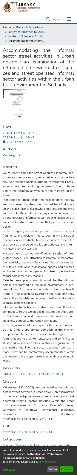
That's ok (66, 469)
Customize (9, 469)
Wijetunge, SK (12, 155)
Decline (52, 469)
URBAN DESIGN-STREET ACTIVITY (27, 374)
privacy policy (48, 462)
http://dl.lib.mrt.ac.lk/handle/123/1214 (27, 432)
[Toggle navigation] (69, 19)
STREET (57, 374)
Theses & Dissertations (31, 27)
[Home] (25, 7)
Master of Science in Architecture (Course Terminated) (26, 36)
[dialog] (38, 460)
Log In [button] (56, 19)
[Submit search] (48, 19)
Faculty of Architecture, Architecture (26, 32)
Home (7, 27)
